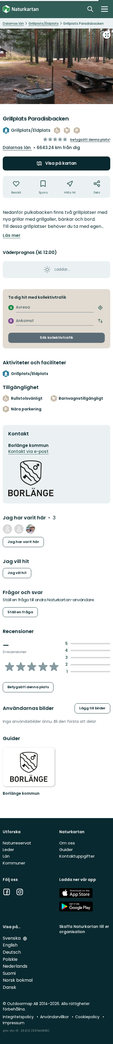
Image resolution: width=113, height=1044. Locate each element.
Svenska (12, 938)
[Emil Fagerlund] (19, 529)
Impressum (13, 1023)
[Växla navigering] (104, 9)
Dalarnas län (17, 147)
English (10, 945)
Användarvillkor (55, 1017)
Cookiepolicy (88, 1017)
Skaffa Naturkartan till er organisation (84, 929)
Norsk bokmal (18, 980)
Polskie (10, 959)
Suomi (9, 973)
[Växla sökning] (90, 9)
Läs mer (12, 236)
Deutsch (12, 952)
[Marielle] (30, 529)
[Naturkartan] (20, 9)
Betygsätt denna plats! (90, 139)
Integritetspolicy (19, 1017)
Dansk (9, 987)
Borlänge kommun (21, 793)
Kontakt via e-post (28, 451)
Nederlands (15, 966)
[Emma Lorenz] (7, 529)
